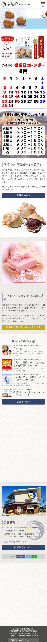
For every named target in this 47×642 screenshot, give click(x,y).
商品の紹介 (24, 195)
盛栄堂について (25, 547)
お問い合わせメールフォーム (16, 542)
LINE (35, 557)
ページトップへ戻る (44, 635)
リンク (35, 640)
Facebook (20, 557)
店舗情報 (14, 640)
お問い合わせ (25, 640)
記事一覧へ (24, 401)
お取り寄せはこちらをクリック (25, 327)
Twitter (28, 557)
